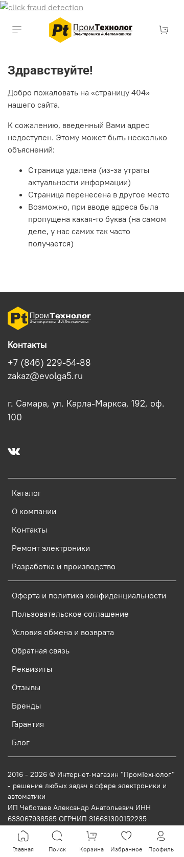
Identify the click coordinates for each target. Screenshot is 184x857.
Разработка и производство (64, 566)
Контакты (29, 529)
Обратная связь (41, 650)
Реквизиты (32, 669)
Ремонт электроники (51, 548)
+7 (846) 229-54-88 (49, 362)
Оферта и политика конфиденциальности (89, 595)
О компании (34, 511)
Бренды (26, 705)
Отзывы (26, 687)
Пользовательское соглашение (70, 614)
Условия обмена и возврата (63, 632)
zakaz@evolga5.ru (45, 376)
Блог (21, 742)
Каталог (26, 493)
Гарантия (28, 724)
